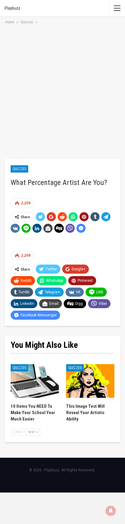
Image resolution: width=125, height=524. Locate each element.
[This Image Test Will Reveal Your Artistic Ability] (90, 381)
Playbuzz (12, 8)
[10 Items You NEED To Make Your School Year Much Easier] (35, 381)
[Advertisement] (62, 90)
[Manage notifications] (111, 511)
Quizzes (19, 169)
